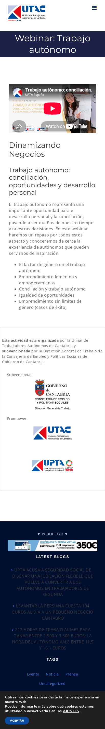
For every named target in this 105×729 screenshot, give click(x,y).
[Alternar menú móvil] (95, 7)
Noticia (52, 674)
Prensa (71, 674)
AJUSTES (71, 711)
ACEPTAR (17, 721)
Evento (33, 674)
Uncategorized (52, 683)
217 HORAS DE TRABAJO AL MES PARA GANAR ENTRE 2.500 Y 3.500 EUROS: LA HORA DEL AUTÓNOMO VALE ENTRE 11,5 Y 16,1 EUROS (53, 639)
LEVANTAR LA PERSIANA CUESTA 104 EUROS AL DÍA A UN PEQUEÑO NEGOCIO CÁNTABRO (52, 612)
